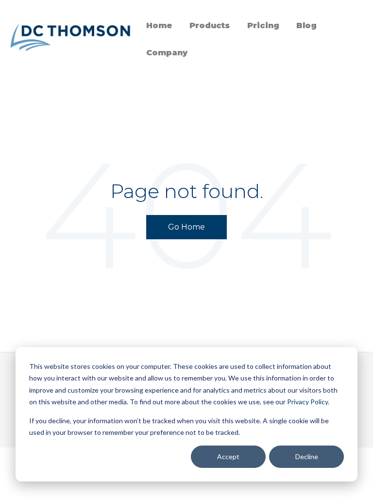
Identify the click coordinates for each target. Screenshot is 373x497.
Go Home (186, 227)
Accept (228, 456)
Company (166, 52)
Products (209, 25)
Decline (306, 456)
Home (159, 25)
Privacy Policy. (307, 402)
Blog (306, 25)
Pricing (263, 25)
